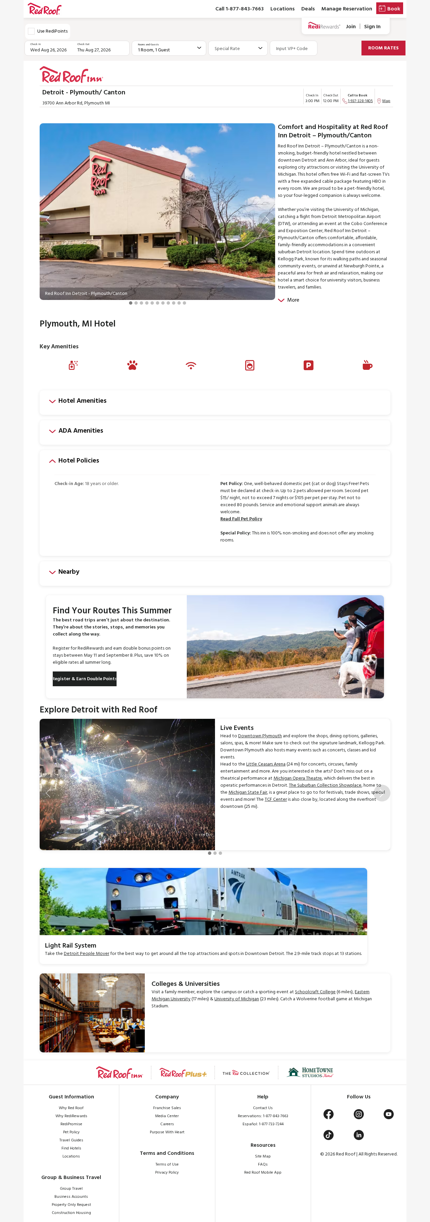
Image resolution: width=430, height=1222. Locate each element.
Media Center (167, 1116)
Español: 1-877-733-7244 (263, 1124)
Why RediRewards (71, 1116)
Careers (167, 1124)
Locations (282, 9)
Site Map (263, 1156)
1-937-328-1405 (360, 101)
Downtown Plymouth (260, 736)
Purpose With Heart (167, 1132)
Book (393, 9)
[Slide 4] (146, 303)
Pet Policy (71, 1132)
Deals (308, 9)
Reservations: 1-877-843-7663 (263, 1116)
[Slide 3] (141, 303)
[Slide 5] (152, 303)
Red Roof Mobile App (263, 1172)
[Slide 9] (173, 303)
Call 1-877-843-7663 (239, 9)
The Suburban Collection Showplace (325, 785)
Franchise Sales (167, 1108)
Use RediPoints (52, 31)
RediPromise (71, 1124)
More (293, 300)
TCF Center (276, 799)
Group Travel (71, 1188)
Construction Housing (71, 1213)
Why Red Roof (71, 1108)
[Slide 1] (130, 303)
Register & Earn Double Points (85, 679)
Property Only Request (71, 1205)
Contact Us (263, 1108)
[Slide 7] (163, 303)
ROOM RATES (383, 48)
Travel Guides (71, 1140)
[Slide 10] (179, 303)
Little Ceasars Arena (266, 764)
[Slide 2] (136, 303)
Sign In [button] (372, 27)
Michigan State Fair (247, 792)
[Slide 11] (184, 303)
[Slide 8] (168, 303)
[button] (48, 220)
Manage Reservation (346, 9)
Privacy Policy (167, 1172)
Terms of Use (167, 1164)
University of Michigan (236, 999)
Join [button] (351, 27)
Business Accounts (71, 1196)
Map (386, 101)
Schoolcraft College (315, 992)
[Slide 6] (157, 303)
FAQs (263, 1164)
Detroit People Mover (86, 954)
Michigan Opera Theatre (297, 778)
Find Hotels (71, 1148)
